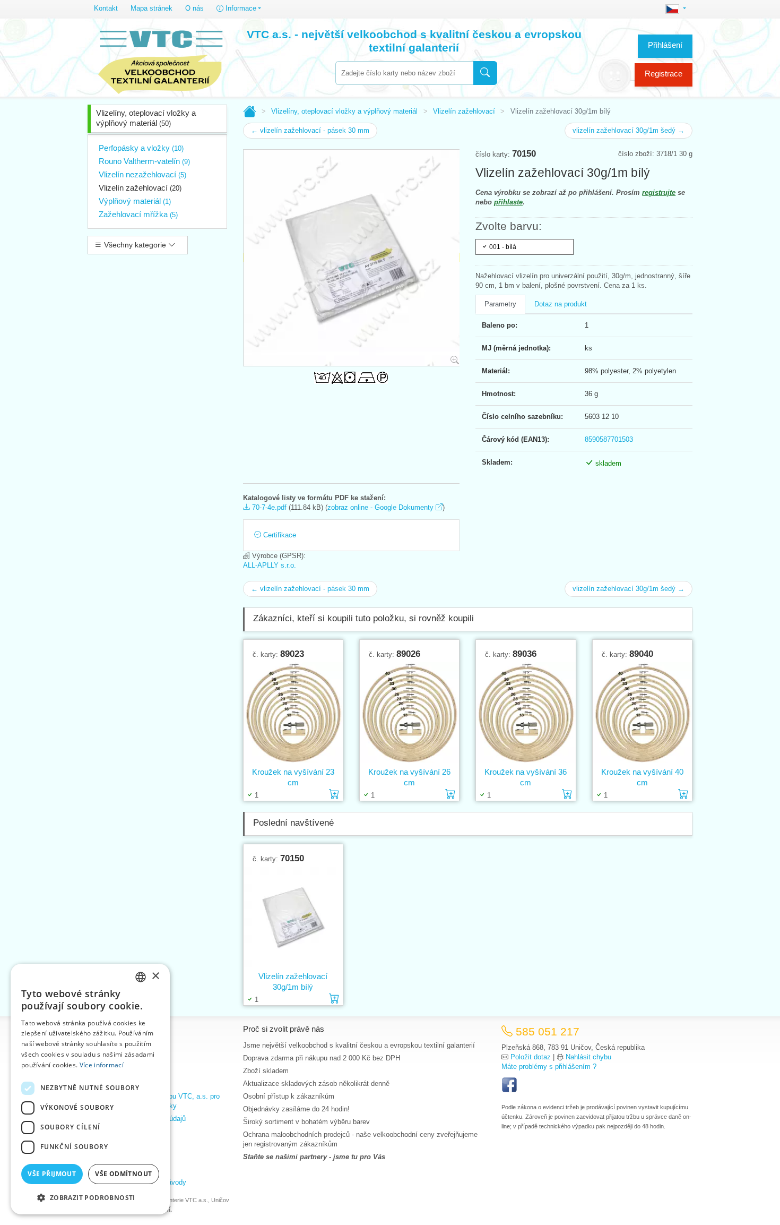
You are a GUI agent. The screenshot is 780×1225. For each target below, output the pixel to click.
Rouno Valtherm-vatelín (144, 161)
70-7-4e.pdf (268, 507)
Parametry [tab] (500, 304)
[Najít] (485, 73)
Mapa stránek (151, 8)
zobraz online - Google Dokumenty (381, 507)
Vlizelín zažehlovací (140, 187)
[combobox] (404, 73)
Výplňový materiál (135, 200)
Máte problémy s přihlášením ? (548, 1066)
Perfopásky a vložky (141, 147)
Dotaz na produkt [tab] (560, 304)
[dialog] (90, 1089)
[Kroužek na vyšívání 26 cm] (409, 713)
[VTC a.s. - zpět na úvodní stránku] (160, 59)
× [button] (155, 976)
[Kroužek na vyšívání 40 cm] (642, 713)
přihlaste (508, 202)
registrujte (658, 192)
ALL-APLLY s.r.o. (269, 565)
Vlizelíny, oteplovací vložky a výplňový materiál (146, 117)
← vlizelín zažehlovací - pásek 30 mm (310, 130)
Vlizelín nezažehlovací (142, 174)
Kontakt (106, 8)
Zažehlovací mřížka (138, 214)
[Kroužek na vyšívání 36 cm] (525, 713)
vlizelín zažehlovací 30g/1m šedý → (628, 130)
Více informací (102, 1064)
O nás (194, 8)
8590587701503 (609, 439)
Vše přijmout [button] (52, 1173)
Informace (239, 8)
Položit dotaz (530, 1057)
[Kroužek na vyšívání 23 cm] (293, 713)
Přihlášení (665, 44)
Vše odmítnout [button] (123, 1173)
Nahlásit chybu (588, 1057)
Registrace (663, 73)
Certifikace (278, 535)
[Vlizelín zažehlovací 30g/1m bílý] (293, 917)
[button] (90, 1197)
